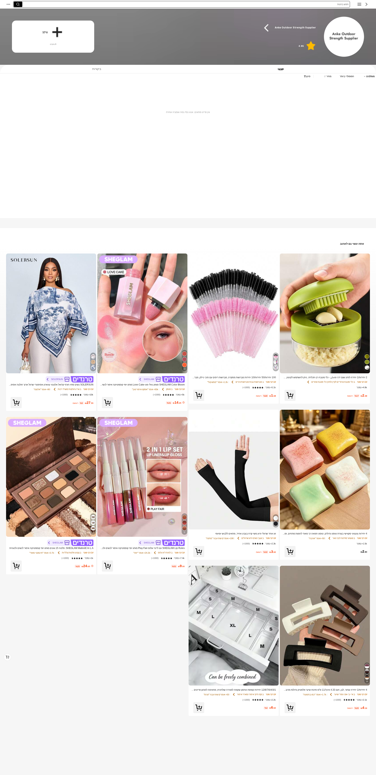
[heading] (211, 28)
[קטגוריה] (359, 4)
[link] (344, 37)
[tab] (282, 69)
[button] (366, 4)
